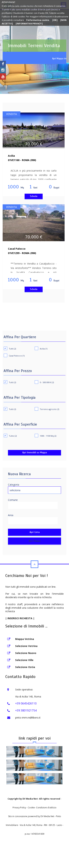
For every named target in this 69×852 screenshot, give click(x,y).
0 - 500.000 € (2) (47, 382)
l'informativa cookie (37, 20)
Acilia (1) (43, 348)
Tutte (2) (13, 436)
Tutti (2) (12, 348)
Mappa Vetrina (24, 639)
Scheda (33, 196)
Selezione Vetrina (26, 646)
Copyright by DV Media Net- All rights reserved (34, 798)
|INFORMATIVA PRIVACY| (29, 23)
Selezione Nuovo (25, 653)
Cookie (31, 807)
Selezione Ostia (25, 667)
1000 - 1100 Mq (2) (48, 436)
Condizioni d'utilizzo (46, 807)
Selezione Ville (24, 660)
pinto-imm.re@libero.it (28, 717)
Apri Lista (35, 532)
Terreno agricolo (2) (49, 409)
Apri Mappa (35, 540)
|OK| (55, 20)
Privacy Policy (20, 807)
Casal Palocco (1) (17, 355)
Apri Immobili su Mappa (34, 452)
